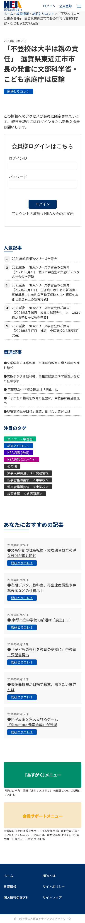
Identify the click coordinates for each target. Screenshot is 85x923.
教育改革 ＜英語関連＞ (24, 493)
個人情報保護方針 (16, 897)
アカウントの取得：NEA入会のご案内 (43, 214)
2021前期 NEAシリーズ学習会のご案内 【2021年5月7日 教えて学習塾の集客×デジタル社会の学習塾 (46, 272)
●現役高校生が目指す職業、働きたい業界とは (37, 411)
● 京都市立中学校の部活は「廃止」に (31, 389)
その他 (12, 466)
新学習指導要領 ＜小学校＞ (28, 487)
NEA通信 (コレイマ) (21, 459)
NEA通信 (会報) (18, 452)
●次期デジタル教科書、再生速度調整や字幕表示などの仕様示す (41, 587)
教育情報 (22, 13)
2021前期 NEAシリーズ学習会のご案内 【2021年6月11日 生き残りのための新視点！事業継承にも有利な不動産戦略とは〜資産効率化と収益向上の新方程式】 (45, 292)
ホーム (8, 875)
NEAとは (49, 875)
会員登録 (65, 6)
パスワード (18, 177)
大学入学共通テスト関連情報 (28, 473)
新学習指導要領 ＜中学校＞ (28, 480)
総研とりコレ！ (18, 91)
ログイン (49, 6)
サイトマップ (52, 897)
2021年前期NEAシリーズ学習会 (34, 258)
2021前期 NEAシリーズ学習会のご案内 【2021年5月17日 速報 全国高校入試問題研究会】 (45, 331)
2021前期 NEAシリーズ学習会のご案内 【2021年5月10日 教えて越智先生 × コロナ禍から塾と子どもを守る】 (46, 312)
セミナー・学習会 (20, 439)
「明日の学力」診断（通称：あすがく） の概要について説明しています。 (42, 793)
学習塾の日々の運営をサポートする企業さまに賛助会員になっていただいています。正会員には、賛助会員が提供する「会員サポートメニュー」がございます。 (42, 835)
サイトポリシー (54, 886)
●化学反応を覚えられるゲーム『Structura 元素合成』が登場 (32, 721)
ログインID (18, 158)
